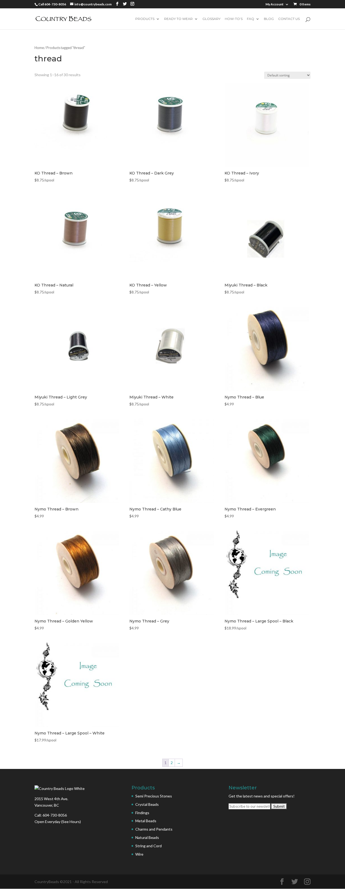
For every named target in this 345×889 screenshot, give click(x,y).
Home (39, 48)
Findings (142, 812)
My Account (274, 4)
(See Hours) (71, 821)
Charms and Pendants (153, 829)
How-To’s (234, 19)
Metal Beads (145, 820)
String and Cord (148, 846)
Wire (139, 854)
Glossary (211, 19)
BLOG (269, 19)
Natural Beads (147, 837)
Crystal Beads (147, 804)
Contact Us (289, 19)
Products (144, 19)
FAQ (250, 19)
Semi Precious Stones (153, 796)
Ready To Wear (178, 19)
